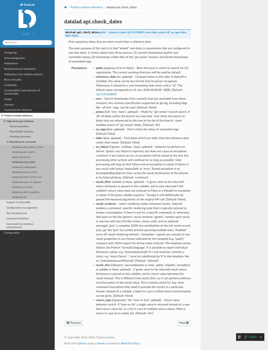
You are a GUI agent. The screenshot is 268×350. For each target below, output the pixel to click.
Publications (11, 63)
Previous (75, 322)
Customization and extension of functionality (22, 92)
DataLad (28, 4)
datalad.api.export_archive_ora (27, 177)
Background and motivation (20, 69)
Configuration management (21, 207)
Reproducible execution (21, 131)
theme (101, 343)
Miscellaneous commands (22, 142)
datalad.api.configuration (24, 167)
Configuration (12, 232)
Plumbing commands (20, 137)
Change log (10, 52)
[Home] (65, 7)
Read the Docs (130, 343)
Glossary (9, 104)
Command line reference (18, 110)
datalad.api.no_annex (22, 187)
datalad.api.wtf (19, 197)
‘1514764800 (105, 94)
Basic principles (12, 79)
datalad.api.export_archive (24, 172)
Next (182, 322)
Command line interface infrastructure (19, 226)
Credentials (10, 85)
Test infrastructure (16, 213)
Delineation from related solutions (23, 74)
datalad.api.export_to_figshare (26, 182)
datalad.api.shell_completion (26, 192)
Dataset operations (19, 126)
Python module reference (18, 115)
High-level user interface (20, 121)
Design (8, 99)
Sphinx (81, 343)
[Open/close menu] (2, 115)
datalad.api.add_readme (23, 152)
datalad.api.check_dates (23, 162)
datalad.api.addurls (21, 157)
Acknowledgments (14, 58)
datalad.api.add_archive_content (27, 147)
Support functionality (18, 202)
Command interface (17, 218)
